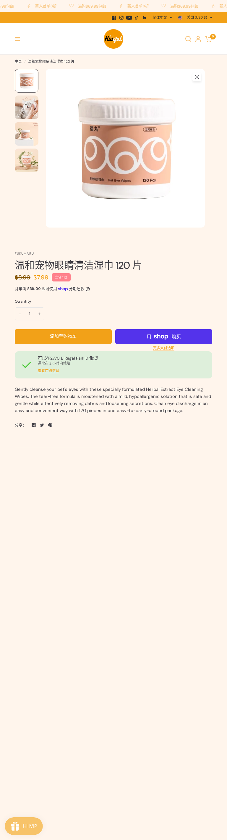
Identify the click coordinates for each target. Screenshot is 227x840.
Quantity (23, 301)
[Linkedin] (144, 18)
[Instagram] (121, 18)
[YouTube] (129, 18)
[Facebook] (114, 18)
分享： (21, 425)
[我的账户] (198, 39)
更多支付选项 (163, 348)
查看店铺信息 (48, 371)
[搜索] (188, 39)
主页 (18, 61)
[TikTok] (137, 18)
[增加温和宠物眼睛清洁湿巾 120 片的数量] (39, 314)
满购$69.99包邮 (88, 6)
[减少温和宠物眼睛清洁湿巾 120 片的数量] (20, 314)
